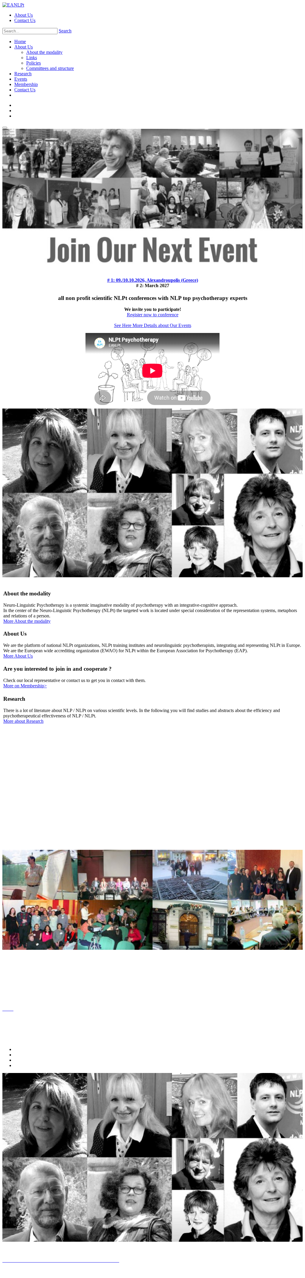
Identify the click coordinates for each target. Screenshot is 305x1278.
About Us (23, 15)
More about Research (23, 721)
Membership (26, 84)
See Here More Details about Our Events (152, 325)
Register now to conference (152, 314)
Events (20, 79)
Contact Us (24, 20)
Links (31, 57)
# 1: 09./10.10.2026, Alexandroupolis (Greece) (152, 280)
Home (20, 41)
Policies (33, 62)
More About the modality (27, 621)
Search (65, 30)
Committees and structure (50, 68)
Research (23, 73)
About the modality (44, 52)
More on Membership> (25, 685)
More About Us (18, 655)
